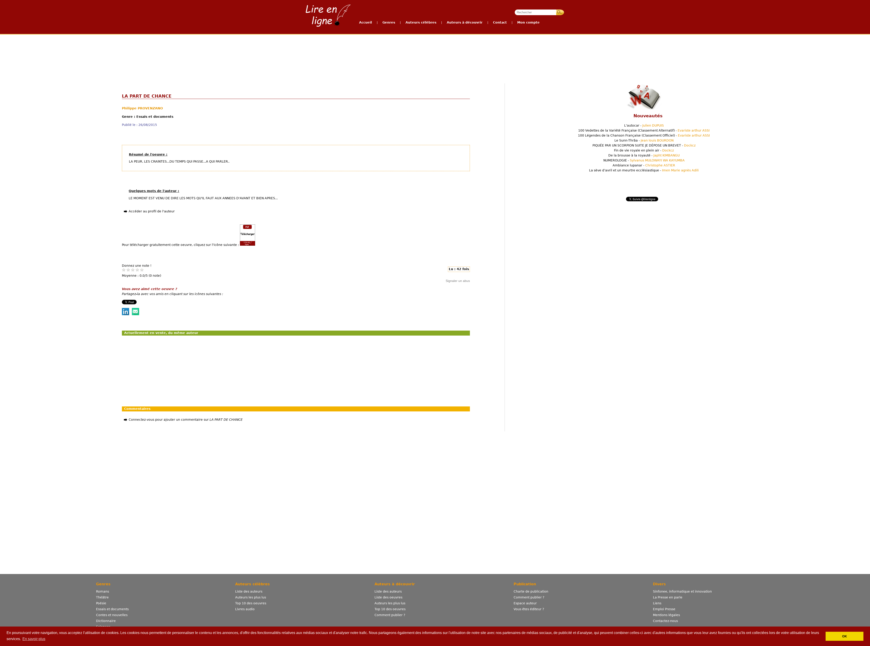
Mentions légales (666, 615)
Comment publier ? (390, 615)
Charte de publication (531, 591)
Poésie (101, 603)
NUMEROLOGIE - (644, 160)
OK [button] (844, 636)
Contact (500, 22)
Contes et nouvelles (112, 615)
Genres (388, 22)
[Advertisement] (434, 51)
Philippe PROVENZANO (142, 108)
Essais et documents (112, 609)
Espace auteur (525, 603)
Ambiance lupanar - (644, 165)
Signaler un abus (458, 281)
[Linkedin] (125, 314)
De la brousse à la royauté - (644, 155)
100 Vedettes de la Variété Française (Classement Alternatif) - (644, 130)
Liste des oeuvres (388, 597)
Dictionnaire (106, 621)
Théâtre (102, 597)
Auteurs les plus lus (250, 597)
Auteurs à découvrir (465, 22)
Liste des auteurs (248, 591)
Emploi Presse (664, 609)
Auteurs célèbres (421, 22)
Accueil (365, 22)
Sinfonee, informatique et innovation (682, 591)
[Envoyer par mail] (135, 314)
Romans (102, 591)
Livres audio (245, 609)
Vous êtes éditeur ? (529, 609)
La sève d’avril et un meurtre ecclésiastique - (644, 170)
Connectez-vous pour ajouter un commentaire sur (186, 419)
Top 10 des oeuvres (250, 603)
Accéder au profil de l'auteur (152, 211)
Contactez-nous (665, 621)
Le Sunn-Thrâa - (644, 140)
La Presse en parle (667, 597)
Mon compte (528, 22)
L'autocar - (644, 125)
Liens (657, 603)
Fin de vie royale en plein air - (644, 150)
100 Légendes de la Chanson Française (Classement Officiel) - (644, 135)
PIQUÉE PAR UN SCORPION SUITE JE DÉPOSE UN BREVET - (644, 145)
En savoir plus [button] (33, 639)
